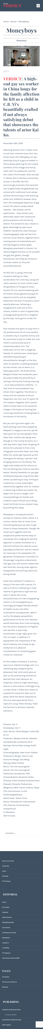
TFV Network (6, 953)
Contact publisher (10, 1015)
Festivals (5, 912)
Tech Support (6, 1025)
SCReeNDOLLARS (8, 922)
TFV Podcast (6, 881)
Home (6, 21)
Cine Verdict (6, 927)
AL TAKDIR (5, 948)
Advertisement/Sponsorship (11, 1020)
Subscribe (5, 866)
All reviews (5, 907)
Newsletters (6, 938)
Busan (14, 21)
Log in (4, 871)
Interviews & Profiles (9, 933)
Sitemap (5, 987)
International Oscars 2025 (11, 958)
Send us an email (8, 861)
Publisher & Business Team (11, 1010)
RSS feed (5, 876)
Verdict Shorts (7, 917)
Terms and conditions (9, 982)
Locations (5, 943)
